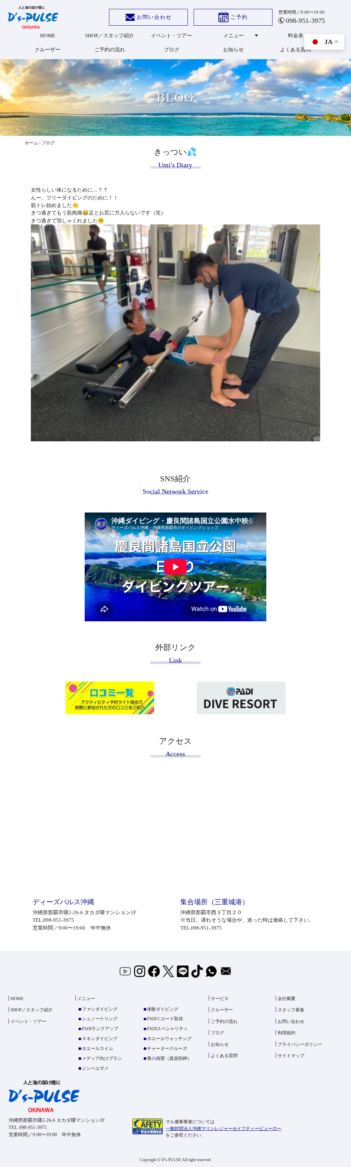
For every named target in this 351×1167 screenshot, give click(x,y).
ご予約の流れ (109, 49)
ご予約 (239, 17)
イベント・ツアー (171, 35)
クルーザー (47, 49)
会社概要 (286, 998)
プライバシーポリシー (300, 1044)
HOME (47, 35)
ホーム (31, 142)
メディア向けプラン (102, 1058)
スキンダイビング (100, 1038)
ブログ (171, 49)
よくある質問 (295, 49)
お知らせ (233, 49)
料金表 (295, 35)
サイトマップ (291, 1055)
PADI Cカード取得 (165, 1018)
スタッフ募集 (291, 1009)
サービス (220, 998)
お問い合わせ (154, 17)
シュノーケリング (100, 1018)
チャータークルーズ (167, 1048)
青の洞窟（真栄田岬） (169, 1058)
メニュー (233, 35)
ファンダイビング (100, 1009)
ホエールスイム (97, 1048)
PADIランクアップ (100, 1028)
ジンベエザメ (95, 1068)
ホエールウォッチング (169, 1038)
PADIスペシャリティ (167, 1028)
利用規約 (286, 1032)
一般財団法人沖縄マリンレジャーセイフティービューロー (223, 1128)
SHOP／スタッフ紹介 (109, 35)
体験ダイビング (162, 1009)
